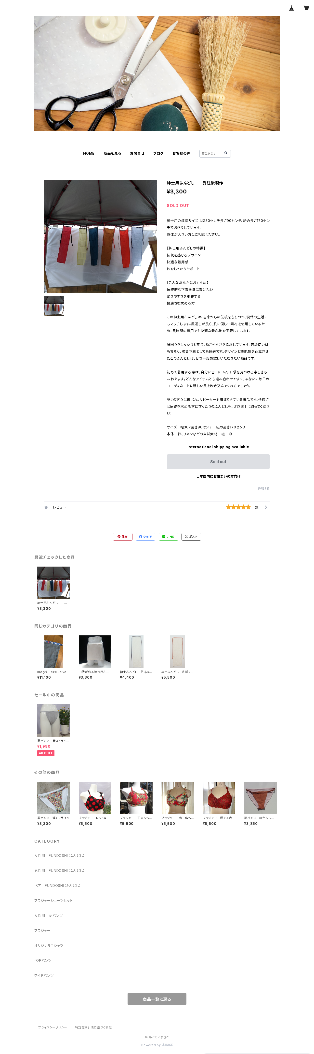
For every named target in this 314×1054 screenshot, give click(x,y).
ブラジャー (42, 930)
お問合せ (137, 153)
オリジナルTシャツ (48, 945)
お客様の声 (181, 153)
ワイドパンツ (44, 975)
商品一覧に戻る (157, 999)
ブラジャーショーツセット (53, 900)
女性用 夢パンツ (48, 915)
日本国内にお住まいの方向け (218, 476)
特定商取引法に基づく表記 (93, 1027)
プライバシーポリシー (52, 1027)
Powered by (151, 1045)
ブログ (158, 153)
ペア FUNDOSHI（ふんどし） (57, 885)
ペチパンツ (43, 960)
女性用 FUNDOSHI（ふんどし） (59, 855)
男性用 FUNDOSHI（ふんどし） (59, 870)
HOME (89, 153)
